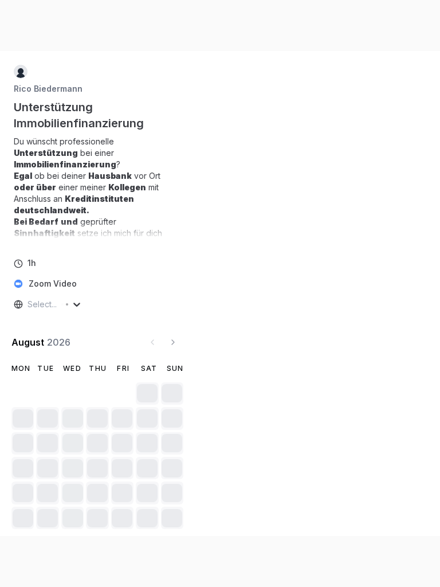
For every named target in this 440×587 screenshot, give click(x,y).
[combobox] (29, 304)
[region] (97, 187)
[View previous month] (152, 342)
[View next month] (173, 342)
